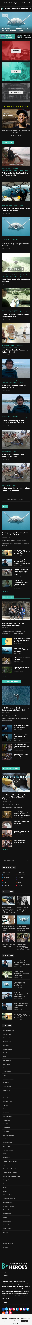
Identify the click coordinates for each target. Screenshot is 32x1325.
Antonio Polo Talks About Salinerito (22, 658)
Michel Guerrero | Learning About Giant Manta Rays (21, 649)
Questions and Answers (10, 1172)
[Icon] (16, 156)
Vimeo (5, 1240)
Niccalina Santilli (8, 1150)
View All (4, 591)
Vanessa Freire (7, 1225)
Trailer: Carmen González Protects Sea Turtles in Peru (21, 973)
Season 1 (5, 1183)
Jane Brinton (6, 1124)
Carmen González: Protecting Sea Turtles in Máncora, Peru (22, 552)
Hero (4, 1109)
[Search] (30, 9)
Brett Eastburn (7, 1060)
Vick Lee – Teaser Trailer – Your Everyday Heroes (23, 909)
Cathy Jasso (6, 1068)
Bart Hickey (6, 1053)
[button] (3, 15)
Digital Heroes (7, 1090)
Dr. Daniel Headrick (8, 1094)
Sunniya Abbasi (7, 1202)
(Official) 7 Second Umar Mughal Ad (22, 822)
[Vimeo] (27, 2)
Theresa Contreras (8, 1210)
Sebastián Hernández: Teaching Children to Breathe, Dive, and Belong (21, 572)
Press (4, 1165)
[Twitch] (24, 2)
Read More (16, 1323)
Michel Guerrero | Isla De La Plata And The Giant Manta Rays (22, 640)
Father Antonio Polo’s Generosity (21, 755)
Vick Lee (5, 1232)
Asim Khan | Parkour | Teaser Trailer (8, 945)
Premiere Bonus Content (10, 1161)
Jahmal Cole (6, 1120)
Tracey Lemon (7, 1213)
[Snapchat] (22, 2)
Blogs (4, 1056)
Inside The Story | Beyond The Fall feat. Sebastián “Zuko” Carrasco (21, 583)
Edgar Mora (6, 1097)
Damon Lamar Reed (8, 1079)
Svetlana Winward (8, 1206)
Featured (5, 1105)
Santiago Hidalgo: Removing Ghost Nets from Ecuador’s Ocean (15, 534)
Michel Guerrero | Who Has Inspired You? (21, 726)
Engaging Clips (7, 1101)
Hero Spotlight (7, 1116)
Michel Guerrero (8, 1142)
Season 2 (5, 1187)
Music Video (6, 1146)
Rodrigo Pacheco (8, 1180)
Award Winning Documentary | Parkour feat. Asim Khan (13, 624)
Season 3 (5, 1191)
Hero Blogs (6, 1112)
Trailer (5, 1217)
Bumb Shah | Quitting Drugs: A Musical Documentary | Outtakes (22, 813)
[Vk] (16, 2)
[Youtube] (14, 2)
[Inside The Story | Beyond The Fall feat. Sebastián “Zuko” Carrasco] (7, 583)
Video (4, 1236)
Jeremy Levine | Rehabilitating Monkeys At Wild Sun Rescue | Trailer (23, 947)
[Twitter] (4, 2)
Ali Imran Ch (6, 1038)
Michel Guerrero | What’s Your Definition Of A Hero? (22, 736)
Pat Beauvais (6, 1157)
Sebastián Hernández (9, 1198)
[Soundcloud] (19, 2)
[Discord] (15, 4)
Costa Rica (6, 1075)
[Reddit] (29, 2)
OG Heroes (6, 1154)
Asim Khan (6, 1045)
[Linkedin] (11, 2)
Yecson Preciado (8, 1243)
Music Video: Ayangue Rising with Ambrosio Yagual (21, 1005)
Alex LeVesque (7, 1034)
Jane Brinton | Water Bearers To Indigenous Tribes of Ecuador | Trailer (14, 797)
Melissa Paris (7, 1139)
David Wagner (7, 1086)
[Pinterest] (9, 2)
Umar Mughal (7, 1221)
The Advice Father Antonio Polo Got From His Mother (21, 746)
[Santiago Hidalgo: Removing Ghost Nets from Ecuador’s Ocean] (16, 22)
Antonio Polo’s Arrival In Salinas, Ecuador (21, 668)
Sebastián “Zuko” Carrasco (11, 1195)
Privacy (4, 1272)
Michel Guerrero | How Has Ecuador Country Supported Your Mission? (15, 709)
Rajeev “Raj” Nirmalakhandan (11, 1176)
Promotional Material (9, 1169)
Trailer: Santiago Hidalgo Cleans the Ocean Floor (23, 928)
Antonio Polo (7, 1041)
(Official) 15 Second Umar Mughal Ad (22, 832)
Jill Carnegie (6, 1131)
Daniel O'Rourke (7, 1083)
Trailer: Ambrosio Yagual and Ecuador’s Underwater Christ (22, 994)
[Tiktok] (17, 4)
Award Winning (7, 1049)
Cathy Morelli (7, 1071)
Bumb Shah (6, 1064)
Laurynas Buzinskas (8, 1135)
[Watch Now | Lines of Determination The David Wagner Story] (16, 118)
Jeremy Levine (7, 1127)
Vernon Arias (7, 1228)
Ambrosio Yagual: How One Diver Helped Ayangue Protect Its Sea (22, 561)
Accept (25, 1321)
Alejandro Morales (8, 1030)
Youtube (5, 1247)
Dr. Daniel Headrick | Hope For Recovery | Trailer (8, 928)
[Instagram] (6, 2)
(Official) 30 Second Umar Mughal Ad (20, 841)
